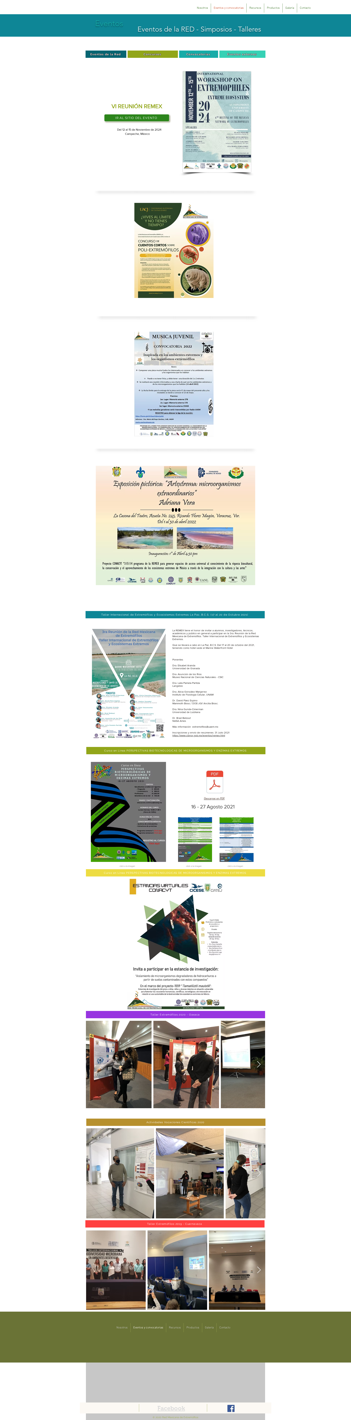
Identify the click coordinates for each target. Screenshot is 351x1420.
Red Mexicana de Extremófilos (180, 1417)
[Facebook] (231, 1408)
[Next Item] (259, 1064)
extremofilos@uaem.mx (205, 726)
